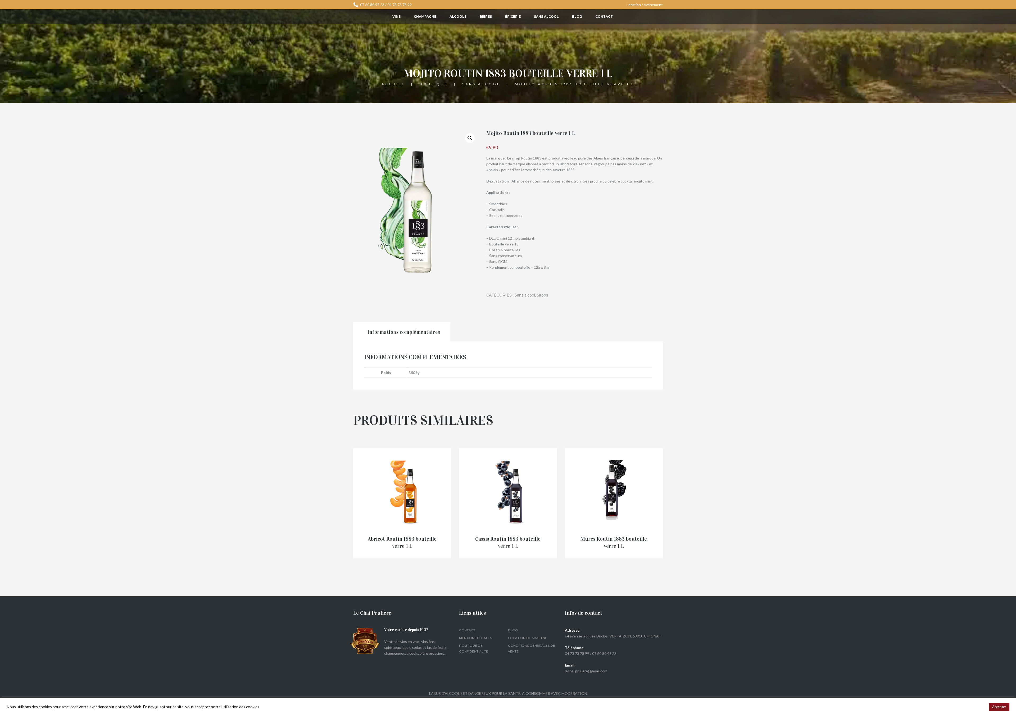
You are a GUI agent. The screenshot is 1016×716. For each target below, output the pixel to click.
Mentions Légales (475, 638)
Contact (604, 17)
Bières (486, 17)
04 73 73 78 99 (399, 4)
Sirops (542, 295)
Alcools (458, 17)
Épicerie (513, 17)
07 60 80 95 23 (372, 4)
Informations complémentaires (404, 332)
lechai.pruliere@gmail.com (586, 671)
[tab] (401, 332)
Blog (577, 17)
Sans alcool (546, 17)
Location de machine (527, 638)
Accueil (393, 84)
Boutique (434, 84)
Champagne (425, 17)
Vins (396, 17)
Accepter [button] (999, 707)
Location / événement (645, 4)
